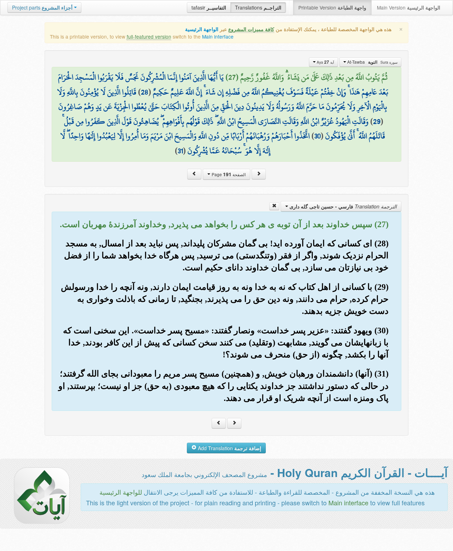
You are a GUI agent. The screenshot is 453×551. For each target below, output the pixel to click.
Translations (258, 7)
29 (376, 121)
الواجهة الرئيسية (201, 29)
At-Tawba (371, 62)
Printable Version (332, 7)
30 (317, 136)
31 (180, 151)
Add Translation (228, 448)
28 (144, 92)
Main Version (408, 7)
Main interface (218, 36)
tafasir (208, 7)
